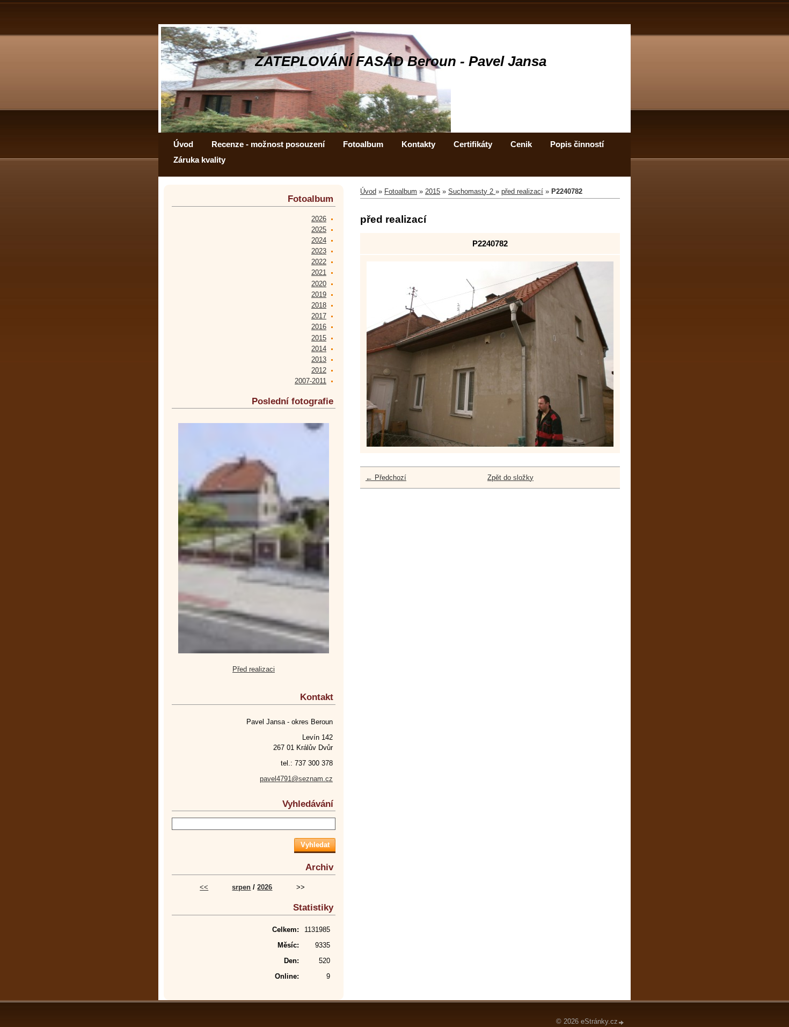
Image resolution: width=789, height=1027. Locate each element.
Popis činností (577, 144)
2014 (318, 349)
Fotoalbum (363, 144)
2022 (318, 262)
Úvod (183, 144)
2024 (318, 240)
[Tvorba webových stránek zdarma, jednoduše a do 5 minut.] (621, 1022)
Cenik (521, 144)
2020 (318, 284)
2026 (318, 219)
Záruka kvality (199, 159)
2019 (318, 294)
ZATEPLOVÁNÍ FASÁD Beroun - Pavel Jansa (400, 61)
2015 (432, 191)
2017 (318, 316)
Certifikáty (473, 144)
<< (204, 887)
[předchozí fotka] (384, 354)
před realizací (522, 191)
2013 (318, 359)
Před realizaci (253, 669)
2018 (318, 305)
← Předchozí (386, 478)
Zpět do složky (510, 478)
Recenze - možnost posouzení (268, 144)
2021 (318, 272)
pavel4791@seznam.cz (296, 779)
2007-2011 (310, 381)
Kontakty (418, 144)
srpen (241, 887)
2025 (318, 229)
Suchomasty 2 (471, 191)
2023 (318, 251)
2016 (318, 327)
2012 (318, 370)
